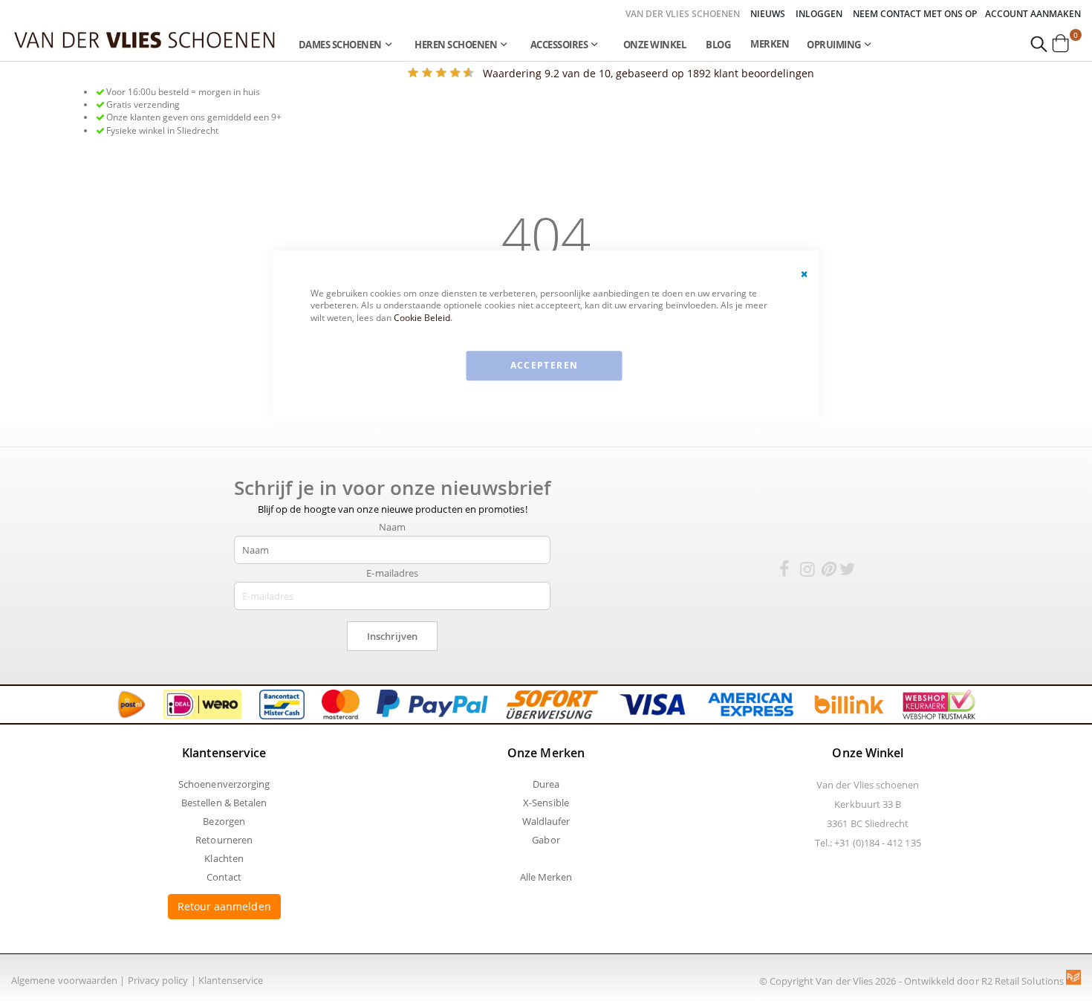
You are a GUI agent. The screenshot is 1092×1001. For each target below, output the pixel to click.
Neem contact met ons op (915, 14)
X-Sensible (546, 802)
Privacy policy (158, 980)
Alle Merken (546, 877)
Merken (769, 44)
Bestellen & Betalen (224, 802)
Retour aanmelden (224, 906)
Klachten (224, 858)
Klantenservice (231, 980)
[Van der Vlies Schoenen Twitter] (847, 571)
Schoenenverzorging (224, 784)
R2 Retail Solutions (1023, 981)
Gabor (545, 839)
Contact (224, 877)
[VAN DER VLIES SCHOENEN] (145, 39)
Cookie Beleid (422, 317)
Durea (546, 784)
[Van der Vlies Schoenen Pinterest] (827, 571)
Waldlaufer (546, 821)
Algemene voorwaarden (64, 980)
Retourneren (224, 839)
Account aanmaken (1033, 14)
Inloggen (819, 14)
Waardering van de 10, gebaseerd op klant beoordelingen (648, 73)
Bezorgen (224, 821)
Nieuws (767, 14)
